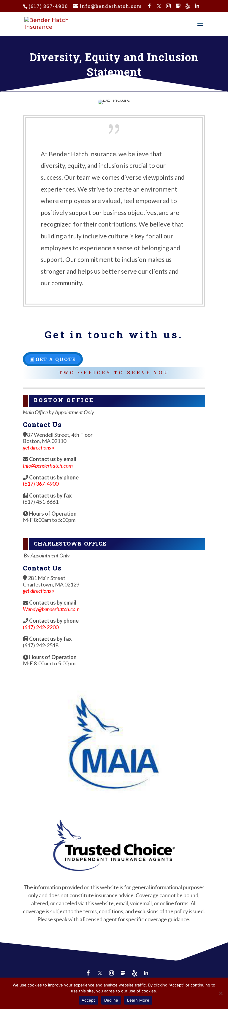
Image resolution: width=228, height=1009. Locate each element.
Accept (88, 1000)
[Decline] (221, 993)
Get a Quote (56, 359)
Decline (111, 1000)
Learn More (138, 1000)
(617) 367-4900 (48, 6)
